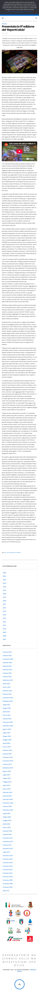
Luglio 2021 (6, 704)
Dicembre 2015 (8, 859)
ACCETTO (10, 12)
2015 (4, 611)
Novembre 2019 (8, 761)
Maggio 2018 (7, 820)
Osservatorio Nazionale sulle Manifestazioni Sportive (19, 960)
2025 (4, 576)
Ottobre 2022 (7, 676)
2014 (4, 615)
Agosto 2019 (7, 771)
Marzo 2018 (7, 827)
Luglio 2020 (6, 733)
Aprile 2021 (6, 711)
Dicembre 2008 (8, 883)
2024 (4, 579)
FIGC (8, 552)
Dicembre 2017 (8, 838)
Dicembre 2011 (8, 873)
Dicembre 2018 (8, 799)
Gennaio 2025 (7, 655)
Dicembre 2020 (8, 722)
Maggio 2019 (7, 782)
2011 (4, 625)
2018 (4, 601)
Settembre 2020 (8, 726)
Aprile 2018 (6, 824)
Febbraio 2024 (7, 662)
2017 (4, 604)
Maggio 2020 (7, 740)
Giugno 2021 (7, 708)
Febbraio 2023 (7, 669)
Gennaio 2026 (7, 652)
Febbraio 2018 (7, 831)
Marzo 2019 (7, 789)
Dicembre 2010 (8, 876)
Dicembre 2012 (8, 869)
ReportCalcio (13, 552)
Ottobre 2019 (7, 764)
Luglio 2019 (6, 775)
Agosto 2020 (7, 729)
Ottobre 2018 (7, 806)
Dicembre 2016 (8, 855)
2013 (4, 618)
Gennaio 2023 (7, 673)
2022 (4, 586)
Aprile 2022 (6, 683)
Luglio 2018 (6, 813)
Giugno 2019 (7, 778)
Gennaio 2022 (7, 694)
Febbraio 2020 (7, 750)
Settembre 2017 (8, 848)
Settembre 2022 (8, 680)
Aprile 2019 (6, 785)
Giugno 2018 (7, 817)
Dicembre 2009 (8, 880)
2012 (4, 622)
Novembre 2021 (8, 697)
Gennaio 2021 (7, 718)
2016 (4, 608)
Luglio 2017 (6, 852)
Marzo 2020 (7, 747)
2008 (4, 636)
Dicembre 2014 (8, 862)
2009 (4, 632)
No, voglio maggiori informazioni (23, 12)
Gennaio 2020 (7, 754)
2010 (4, 629)
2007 (4, 639)
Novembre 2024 (8, 659)
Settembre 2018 (8, 810)
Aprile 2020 (6, 743)
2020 (4, 594)
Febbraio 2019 (7, 792)
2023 (4, 583)
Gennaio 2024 (7, 666)
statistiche (18, 552)
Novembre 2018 (8, 803)
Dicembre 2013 (8, 866)
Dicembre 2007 (8, 887)
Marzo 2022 (7, 687)
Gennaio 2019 (7, 796)
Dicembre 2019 (8, 757)
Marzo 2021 (7, 715)
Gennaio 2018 (7, 834)
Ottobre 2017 (7, 845)
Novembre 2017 (8, 841)
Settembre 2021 (8, 701)
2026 (4, 572)
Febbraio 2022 (7, 690)
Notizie (4, 24)
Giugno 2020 (7, 736)
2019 (5, 552)
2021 (4, 590)
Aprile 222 (6, 890)
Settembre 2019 (8, 768)
